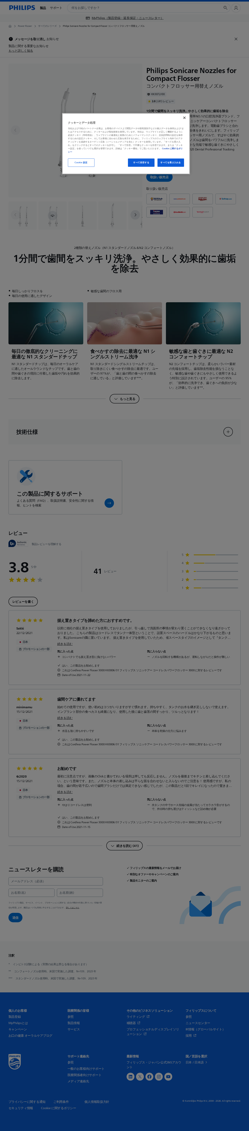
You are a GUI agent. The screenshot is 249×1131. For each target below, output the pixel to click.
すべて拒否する (141, 162)
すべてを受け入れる (170, 162)
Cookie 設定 (81, 162)
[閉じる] (184, 117)
